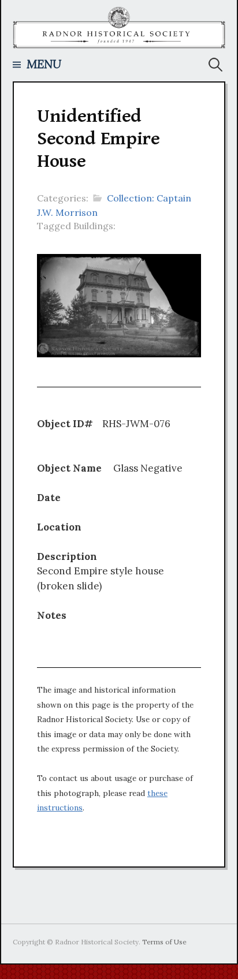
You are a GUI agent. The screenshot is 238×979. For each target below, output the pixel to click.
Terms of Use (164, 941)
